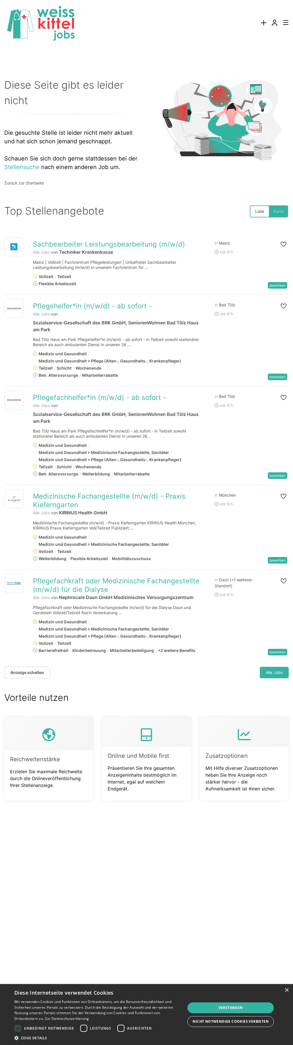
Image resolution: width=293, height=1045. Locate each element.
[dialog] (146, 1014)
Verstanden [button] (231, 1007)
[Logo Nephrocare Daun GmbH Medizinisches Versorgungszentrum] (14, 583)
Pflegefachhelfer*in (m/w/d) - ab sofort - (99, 397)
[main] (146, 435)
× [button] (286, 990)
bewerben (278, 285)
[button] (278, 244)
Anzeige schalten (27, 672)
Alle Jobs (41, 252)
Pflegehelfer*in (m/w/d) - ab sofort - (92, 306)
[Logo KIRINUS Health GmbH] (14, 498)
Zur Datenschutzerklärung (67, 1018)
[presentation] (263, 23)
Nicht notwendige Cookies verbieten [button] (231, 1021)
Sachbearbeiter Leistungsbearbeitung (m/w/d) (109, 244)
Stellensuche (21, 167)
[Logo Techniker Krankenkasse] (14, 246)
